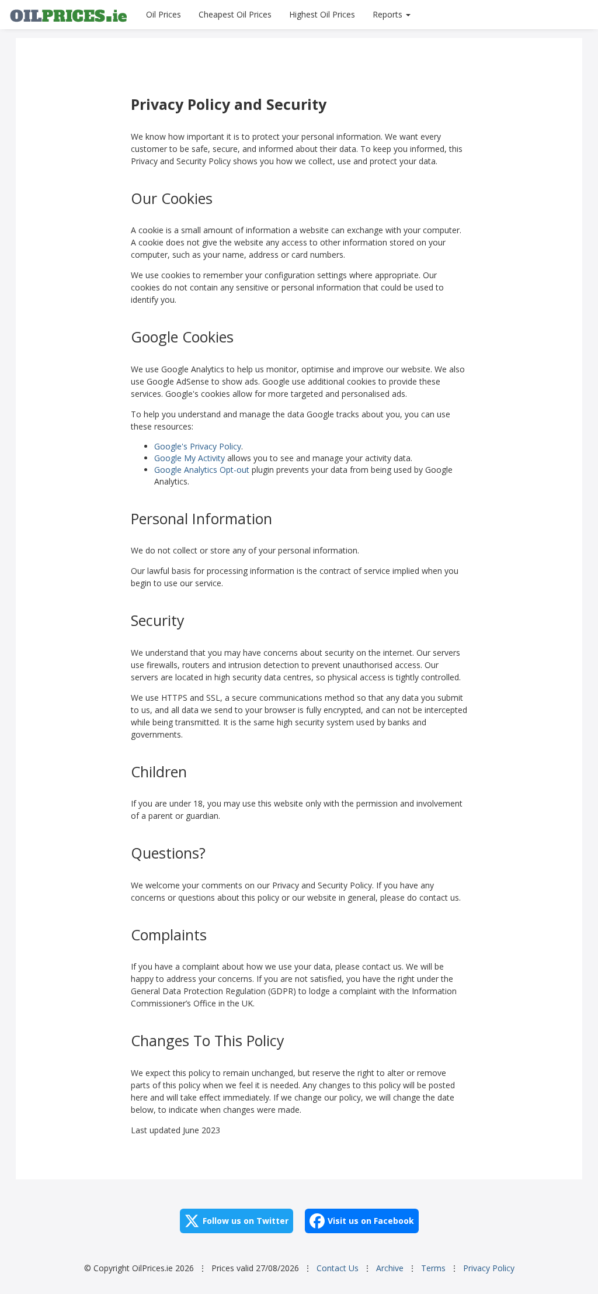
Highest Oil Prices (322, 14)
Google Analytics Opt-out (201, 469)
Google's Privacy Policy (197, 446)
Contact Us (338, 1268)
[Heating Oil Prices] (68, 14)
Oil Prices (163, 14)
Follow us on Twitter (245, 1220)
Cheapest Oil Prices (235, 14)
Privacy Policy (488, 1268)
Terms (433, 1268)
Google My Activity (189, 457)
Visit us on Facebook (371, 1220)
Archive (390, 1268)
